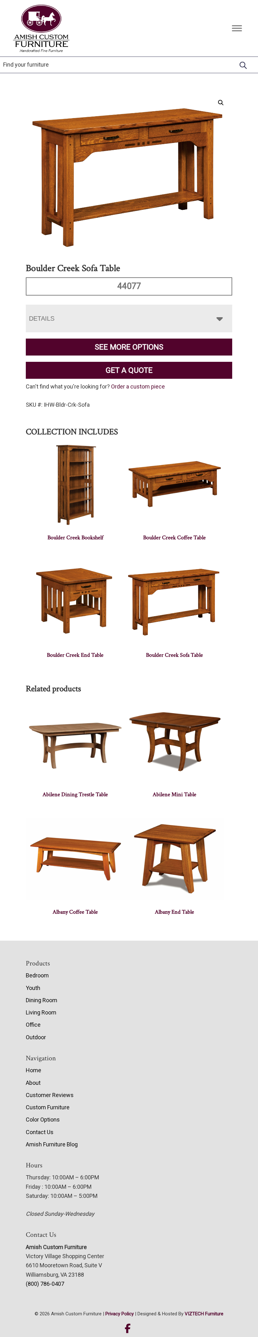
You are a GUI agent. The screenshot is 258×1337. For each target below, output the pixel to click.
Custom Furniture (48, 1107)
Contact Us (39, 1132)
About (33, 1082)
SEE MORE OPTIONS (129, 347)
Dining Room (41, 1000)
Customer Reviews (50, 1095)
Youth (33, 988)
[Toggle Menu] (237, 28)
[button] (221, 102)
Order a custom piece (138, 386)
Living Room (41, 1012)
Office (33, 1024)
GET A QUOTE (129, 370)
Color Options (43, 1119)
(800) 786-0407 (45, 1283)
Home (33, 1070)
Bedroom (37, 975)
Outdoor (36, 1037)
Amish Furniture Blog (52, 1144)
